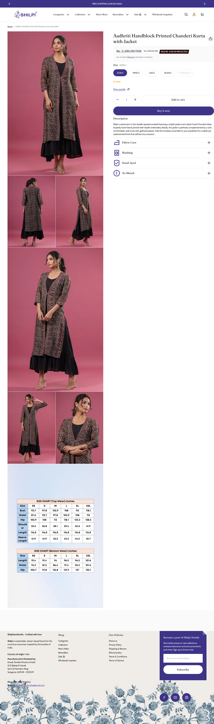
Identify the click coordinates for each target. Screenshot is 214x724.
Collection (80, 14)
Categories (58, 14)
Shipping (130, 57)
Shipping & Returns (118, 648)
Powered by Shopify (198, 720)
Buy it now (163, 110)
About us (113, 640)
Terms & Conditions (118, 656)
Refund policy (115, 652)
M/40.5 (136, 72)
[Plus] (135, 99)
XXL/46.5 (185, 72)
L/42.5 (152, 72)
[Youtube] (175, 697)
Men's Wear (102, 14)
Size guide (119, 89)
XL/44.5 (167, 72)
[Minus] (117, 99)
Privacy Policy (115, 644)
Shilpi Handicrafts (181, 720)
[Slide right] (204, 4)
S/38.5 (120, 72)
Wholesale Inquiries (162, 14)
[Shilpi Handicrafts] (25, 14)
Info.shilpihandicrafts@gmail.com (29, 685)
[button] (186, 14)
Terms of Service (116, 660)
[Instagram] (186, 697)
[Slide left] (9, 4)
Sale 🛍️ (138, 14)
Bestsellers (118, 14)
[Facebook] (164, 697)
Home (10, 26)
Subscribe (183, 669)
